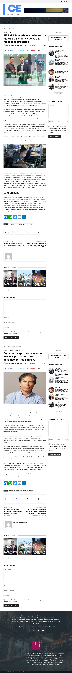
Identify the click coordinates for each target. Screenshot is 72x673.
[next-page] (7, 290)
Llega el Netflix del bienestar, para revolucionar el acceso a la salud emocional (14, 245)
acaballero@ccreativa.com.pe (33, 626)
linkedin (25, 224)
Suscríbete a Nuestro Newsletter (58, 38)
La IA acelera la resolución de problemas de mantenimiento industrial (39, 284)
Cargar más (58, 93)
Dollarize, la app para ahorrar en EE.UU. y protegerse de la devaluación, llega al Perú (36, 245)
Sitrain (30, 224)
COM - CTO (38, 281)
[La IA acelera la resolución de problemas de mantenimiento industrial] (39, 278)
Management (10, 28)
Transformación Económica (10, 279)
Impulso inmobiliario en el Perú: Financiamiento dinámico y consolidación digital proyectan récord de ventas (24, 283)
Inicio (5, 28)
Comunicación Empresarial (16, 45)
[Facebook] (61, 1)
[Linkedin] (67, 1)
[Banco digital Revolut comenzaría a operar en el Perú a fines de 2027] (51, 79)
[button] (66, 20)
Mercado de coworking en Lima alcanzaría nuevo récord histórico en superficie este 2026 (61, 88)
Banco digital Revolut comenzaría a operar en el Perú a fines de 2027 (61, 80)
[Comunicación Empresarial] (5, 45)
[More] (39, 50)
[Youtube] (64, 1)
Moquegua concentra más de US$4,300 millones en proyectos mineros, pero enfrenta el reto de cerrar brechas (10, 283)
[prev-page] (5, 290)
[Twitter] (38, 630)
